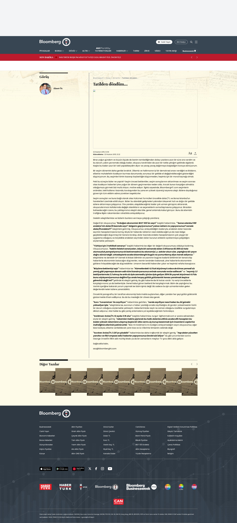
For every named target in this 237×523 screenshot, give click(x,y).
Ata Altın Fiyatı (77, 449)
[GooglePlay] (62, 469)
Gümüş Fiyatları (142, 431)
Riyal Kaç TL (108, 449)
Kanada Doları (109, 453)
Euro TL (106, 440)
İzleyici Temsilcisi (175, 431)
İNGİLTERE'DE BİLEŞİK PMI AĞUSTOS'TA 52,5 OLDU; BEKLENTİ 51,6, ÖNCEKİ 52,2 (90, 57)
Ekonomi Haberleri (47, 436)
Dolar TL (106, 436)
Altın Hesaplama (142, 449)
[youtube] (110, 469)
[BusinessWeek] (189, 51)
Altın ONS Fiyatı (77, 453)
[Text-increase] (190, 153)
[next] (197, 57)
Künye (42, 453)
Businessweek (45, 427)
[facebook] (96, 469)
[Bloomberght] (55, 42)
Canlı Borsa (140, 427)
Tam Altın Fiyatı (78, 440)
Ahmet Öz (116, 78)
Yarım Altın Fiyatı (78, 444)
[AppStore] (46, 469)
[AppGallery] (78, 469)
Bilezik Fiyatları (142, 440)
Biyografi (171, 449)
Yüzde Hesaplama (143, 453)
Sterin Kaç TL (108, 444)
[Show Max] (195, 487)
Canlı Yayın (44, 431)
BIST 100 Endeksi (142, 444)
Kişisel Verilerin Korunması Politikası (182, 427)
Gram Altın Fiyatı (78, 431)
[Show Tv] (168, 487)
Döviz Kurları (108, 427)
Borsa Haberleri (46, 440)
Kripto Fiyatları (45, 449)
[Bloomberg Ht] (106, 487)
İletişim (171, 453)
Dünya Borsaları (46, 444)
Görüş (108, 78)
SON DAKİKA (46, 57)
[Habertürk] (45, 487)
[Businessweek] (142, 487)
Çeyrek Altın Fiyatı (79, 436)
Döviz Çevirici (109, 431)
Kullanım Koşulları (175, 436)
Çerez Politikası (174, 444)
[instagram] (102, 469)
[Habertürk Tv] (65, 487)
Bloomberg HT (98, 78)
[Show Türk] (181, 487)
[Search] (191, 42)
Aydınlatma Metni (175, 440)
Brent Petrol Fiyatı (143, 436)
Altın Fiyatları (76, 427)
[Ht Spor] (83, 487)
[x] (89, 469)
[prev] (192, 57)
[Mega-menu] (196, 42)
